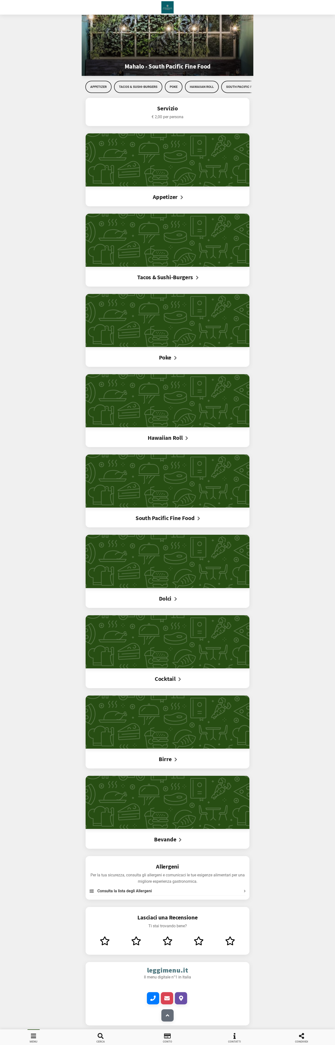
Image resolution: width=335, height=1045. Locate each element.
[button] (167, 7)
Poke (174, 87)
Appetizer (98, 87)
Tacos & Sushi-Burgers (138, 87)
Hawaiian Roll (202, 87)
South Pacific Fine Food (246, 87)
